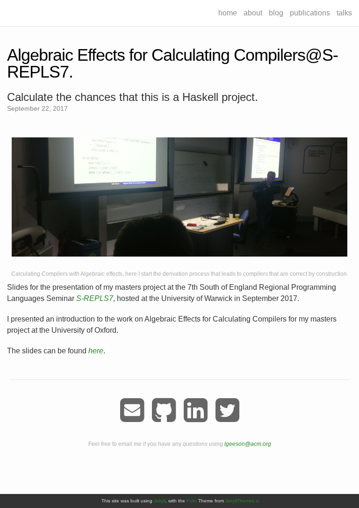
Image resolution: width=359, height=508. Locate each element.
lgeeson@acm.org (247, 444)
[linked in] (196, 410)
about (253, 13)
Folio (192, 500)
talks (344, 13)
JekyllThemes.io (242, 500)
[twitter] (227, 410)
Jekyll (159, 500)
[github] (164, 410)
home (227, 13)
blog (276, 13)
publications (310, 13)
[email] (132, 410)
